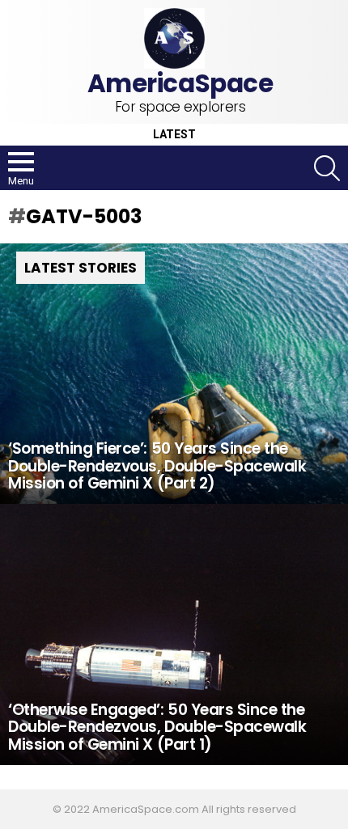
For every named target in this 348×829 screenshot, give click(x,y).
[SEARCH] (327, 168)
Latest (174, 135)
